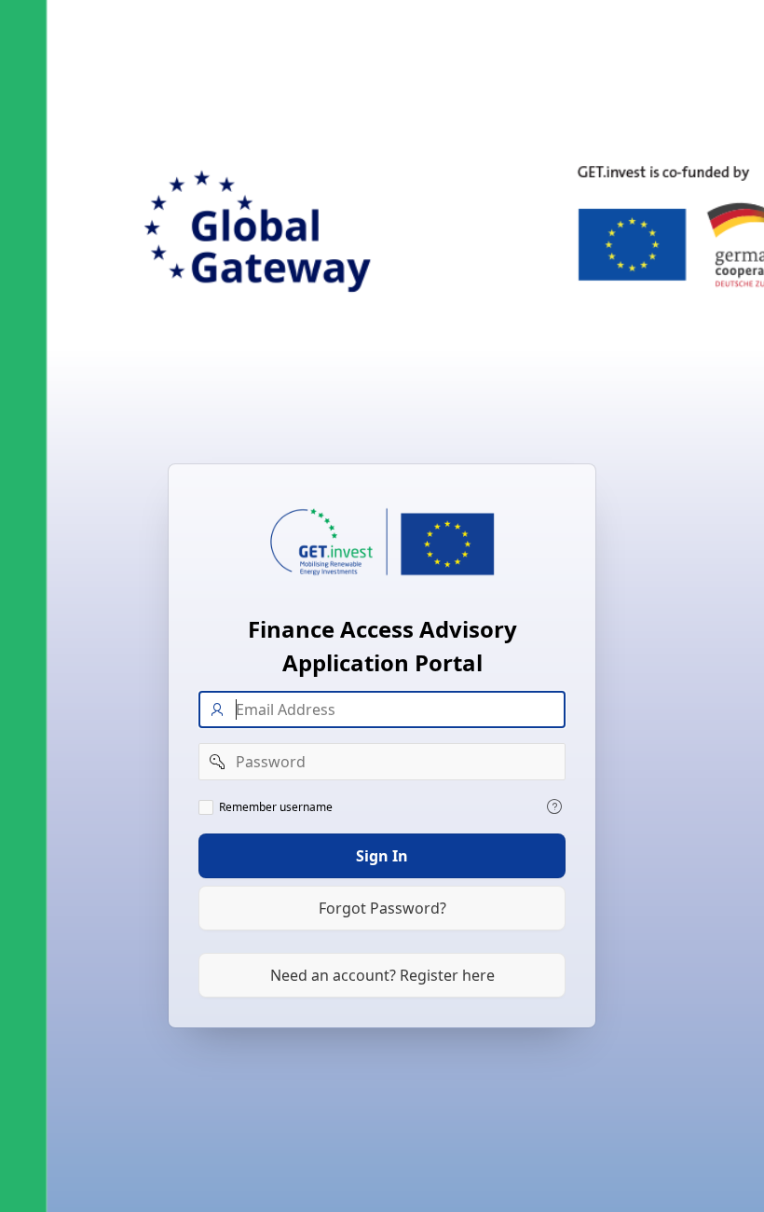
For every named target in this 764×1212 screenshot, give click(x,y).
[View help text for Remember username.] (554, 806)
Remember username (276, 807)
